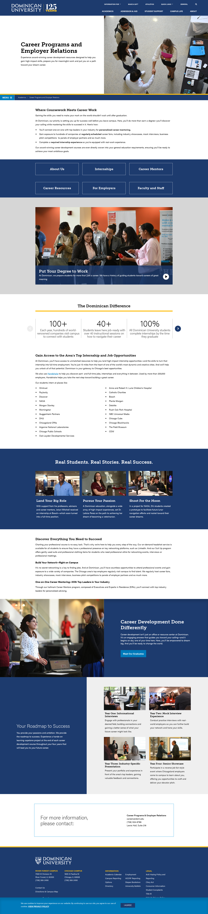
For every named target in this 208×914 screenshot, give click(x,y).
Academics (107, 11)
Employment (130, 874)
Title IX (149, 893)
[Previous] (30, 329)
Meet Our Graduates (133, 653)
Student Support (154, 11)
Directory (109, 886)
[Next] (178, 329)
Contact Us (40, 887)
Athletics (149, 4)
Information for (111, 4)
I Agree (128, 905)
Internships (104, 169)
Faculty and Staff (151, 188)
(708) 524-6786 (134, 821)
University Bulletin (133, 886)
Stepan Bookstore (132, 882)
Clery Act (150, 882)
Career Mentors (151, 169)
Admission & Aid (129, 11)
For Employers (104, 188)
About (193, 11)
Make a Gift (133, 4)
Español (184, 4)
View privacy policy (38, 906)
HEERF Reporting (132, 878)
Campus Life (176, 11)
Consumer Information (155, 886)
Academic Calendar (113, 874)
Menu (5, 97)
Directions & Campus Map (46, 891)
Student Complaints (154, 889)
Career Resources (57, 188)
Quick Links (166, 4)
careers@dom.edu (135, 818)
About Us (57, 169)
